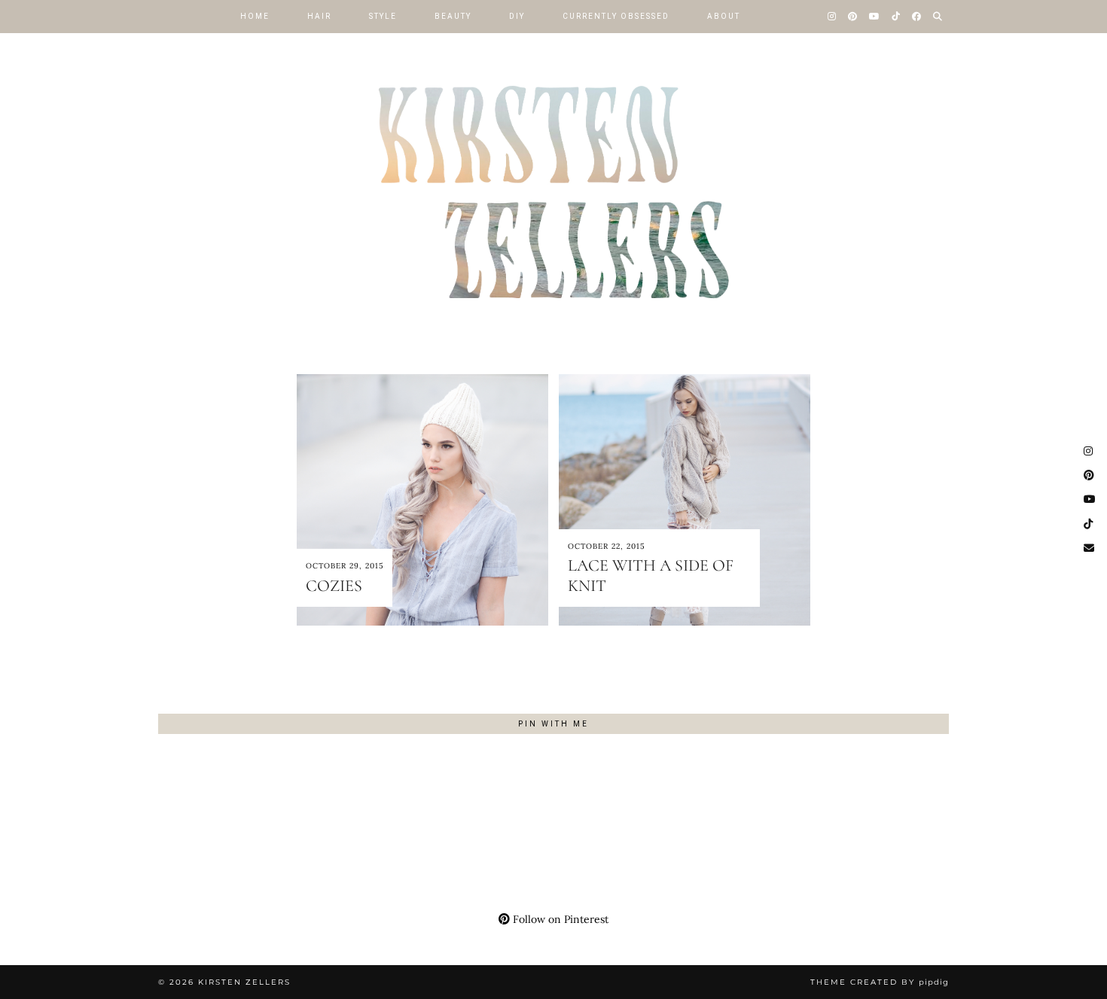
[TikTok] (896, 16)
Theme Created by (879, 982)
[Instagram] (832, 16)
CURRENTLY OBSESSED (616, 16)
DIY (517, 16)
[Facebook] (917, 16)
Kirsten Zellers (244, 982)
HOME (255, 16)
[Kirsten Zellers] (553, 174)
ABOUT (723, 16)
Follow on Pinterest (559, 919)
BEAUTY (453, 16)
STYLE (383, 16)
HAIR (319, 16)
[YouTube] (875, 16)
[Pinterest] (853, 16)
